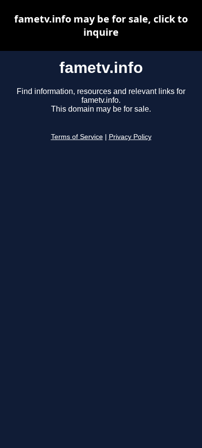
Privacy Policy (130, 137)
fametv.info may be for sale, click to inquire (101, 25)
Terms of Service (77, 137)
